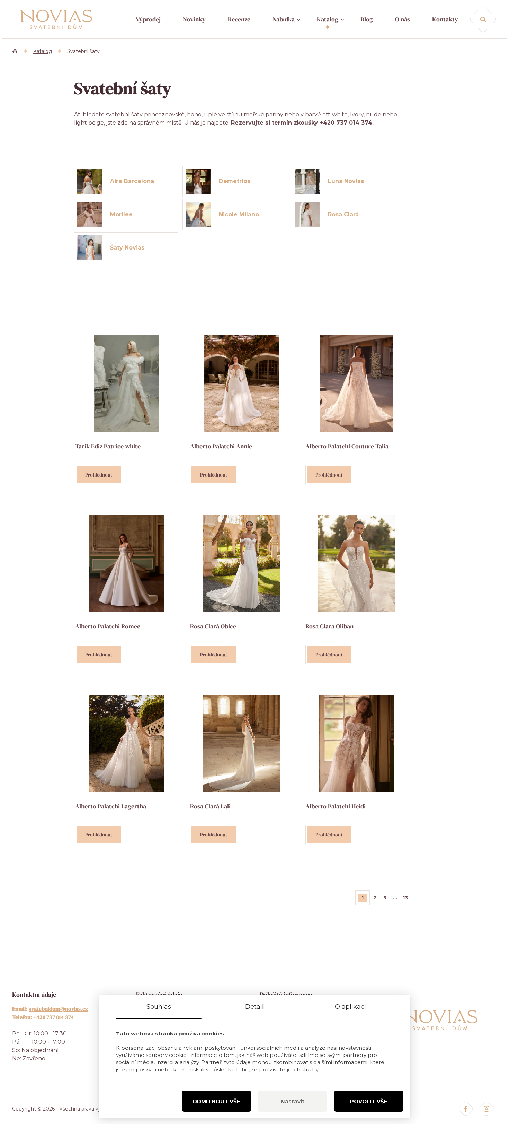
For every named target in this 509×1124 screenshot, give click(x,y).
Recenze (239, 19)
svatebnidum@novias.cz (58, 1009)
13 (405, 898)
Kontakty (445, 19)
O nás (402, 19)
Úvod (15, 51)
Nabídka (284, 19)
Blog (366, 19)
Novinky (194, 19)
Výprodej (148, 19)
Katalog (327, 19)
